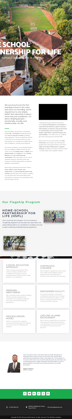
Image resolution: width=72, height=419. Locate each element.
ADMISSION (54, 5)
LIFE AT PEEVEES (39, 5)
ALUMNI (31, 7)
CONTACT (40, 7)
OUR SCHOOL (23, 5)
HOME (14, 5)
